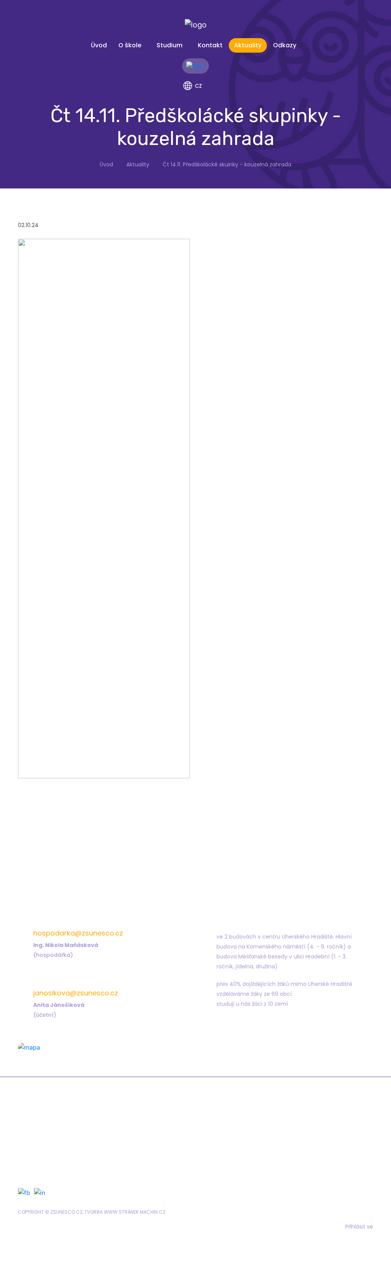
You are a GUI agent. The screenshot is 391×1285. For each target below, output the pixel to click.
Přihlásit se (359, 1226)
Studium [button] (170, 45)
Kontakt (210, 45)
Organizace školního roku (79, 1167)
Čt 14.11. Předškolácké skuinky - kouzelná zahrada (227, 164)
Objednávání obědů (244, 1145)
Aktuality (248, 45)
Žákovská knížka (66, 1124)
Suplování (57, 1134)
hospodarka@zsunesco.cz (78, 933)
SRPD (222, 1156)
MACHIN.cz (152, 1212)
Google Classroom (69, 1156)
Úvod (99, 45)
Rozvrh (52, 1145)
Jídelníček (230, 1134)
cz (198, 86)
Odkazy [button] (284, 45)
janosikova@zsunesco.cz (75, 993)
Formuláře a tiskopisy (245, 1124)
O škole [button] (129, 45)
